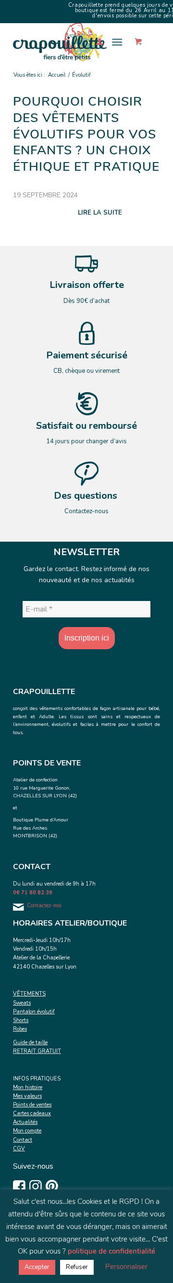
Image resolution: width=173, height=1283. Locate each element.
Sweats (22, 1003)
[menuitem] (94, 42)
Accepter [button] (37, 1267)
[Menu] (117, 42)
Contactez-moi (44, 905)
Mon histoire (27, 1087)
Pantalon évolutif (34, 1011)
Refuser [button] (77, 1267)
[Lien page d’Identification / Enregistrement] (94, 42)
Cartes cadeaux (32, 1113)
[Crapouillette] (72, 42)
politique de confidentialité (111, 1251)
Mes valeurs (27, 1096)
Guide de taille (30, 1042)
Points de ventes (32, 1104)
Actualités (25, 1122)
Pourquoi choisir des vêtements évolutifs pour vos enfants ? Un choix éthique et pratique (86, 134)
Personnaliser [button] (126, 1266)
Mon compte (27, 1130)
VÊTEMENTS (29, 993)
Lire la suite (100, 212)
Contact (22, 1140)
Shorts (20, 1020)
